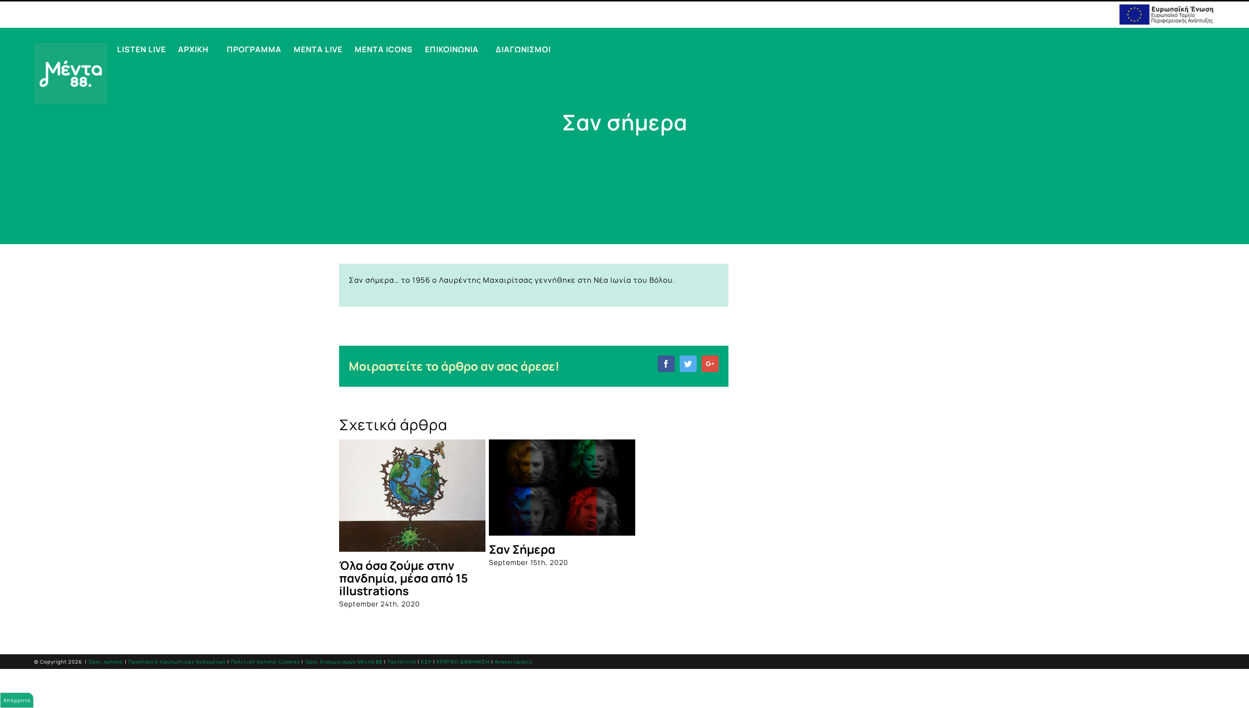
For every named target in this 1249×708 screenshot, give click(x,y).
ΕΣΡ (426, 661)
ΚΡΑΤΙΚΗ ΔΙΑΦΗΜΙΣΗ (463, 661)
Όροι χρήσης (105, 661)
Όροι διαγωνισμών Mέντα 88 (344, 661)
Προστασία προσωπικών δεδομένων (177, 661)
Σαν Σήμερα (522, 549)
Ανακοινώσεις (514, 661)
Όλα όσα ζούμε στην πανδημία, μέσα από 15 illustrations (403, 578)
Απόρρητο (17, 700)
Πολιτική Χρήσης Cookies (265, 661)
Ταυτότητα (401, 661)
